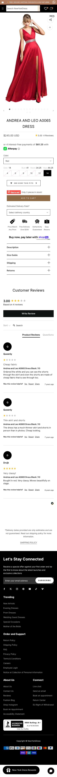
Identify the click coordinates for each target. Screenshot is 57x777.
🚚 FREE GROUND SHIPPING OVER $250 (22, 2)
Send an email (39, 691)
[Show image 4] (18, 109)
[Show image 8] (30, 109)
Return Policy (9, 640)
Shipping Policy (10, 645)
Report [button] (31, 384)
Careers (6, 663)
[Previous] (3, 110)
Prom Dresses (9, 612)
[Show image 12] (41, 109)
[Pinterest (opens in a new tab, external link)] (23, 588)
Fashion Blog (9, 700)
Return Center (39, 700)
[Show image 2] (12, 109)
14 (47, 173)
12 (39, 173)
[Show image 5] (21, 109)
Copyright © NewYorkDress (28, 741)
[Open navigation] (3, 8)
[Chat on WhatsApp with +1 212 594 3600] (54, 2)
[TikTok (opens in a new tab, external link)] (36, 588)
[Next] (53, 110)
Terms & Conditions (12, 658)
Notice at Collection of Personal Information (22, 672)
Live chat (37, 686)
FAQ (5, 649)
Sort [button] (5, 325)
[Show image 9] (32, 109)
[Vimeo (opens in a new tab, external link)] (42, 588)
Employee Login (10, 668)
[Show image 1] (9, 109)
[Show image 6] (24, 109)
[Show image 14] (47, 109)
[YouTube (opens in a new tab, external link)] (30, 588)
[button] (44, 135)
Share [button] (37, 384)
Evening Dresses (10, 608)
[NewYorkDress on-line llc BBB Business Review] (22, 721)
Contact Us (8, 691)
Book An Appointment (13, 709)
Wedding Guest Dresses (14, 617)
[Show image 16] (30, 112)
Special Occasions (11, 622)
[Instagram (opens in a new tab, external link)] (17, 588)
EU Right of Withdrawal (43, 705)
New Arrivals (9, 603)
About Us (7, 686)
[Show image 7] (27, 109)
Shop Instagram (10, 705)
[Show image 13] (44, 109)
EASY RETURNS (43, 2)
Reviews (7, 695)
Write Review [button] (28, 313)
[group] (28, 301)
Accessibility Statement (13, 714)
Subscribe (44, 580)
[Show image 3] (15, 109)
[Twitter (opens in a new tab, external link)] (11, 588)
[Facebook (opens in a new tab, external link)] (4, 588)
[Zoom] (49, 27)
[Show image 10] (35, 109)
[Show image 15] (27, 112)
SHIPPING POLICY (28, 542)
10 (31, 173)
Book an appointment (42, 695)
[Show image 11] (38, 109)
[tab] (31, 335)
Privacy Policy (9, 654)
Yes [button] (25, 384)
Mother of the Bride (12, 626)
